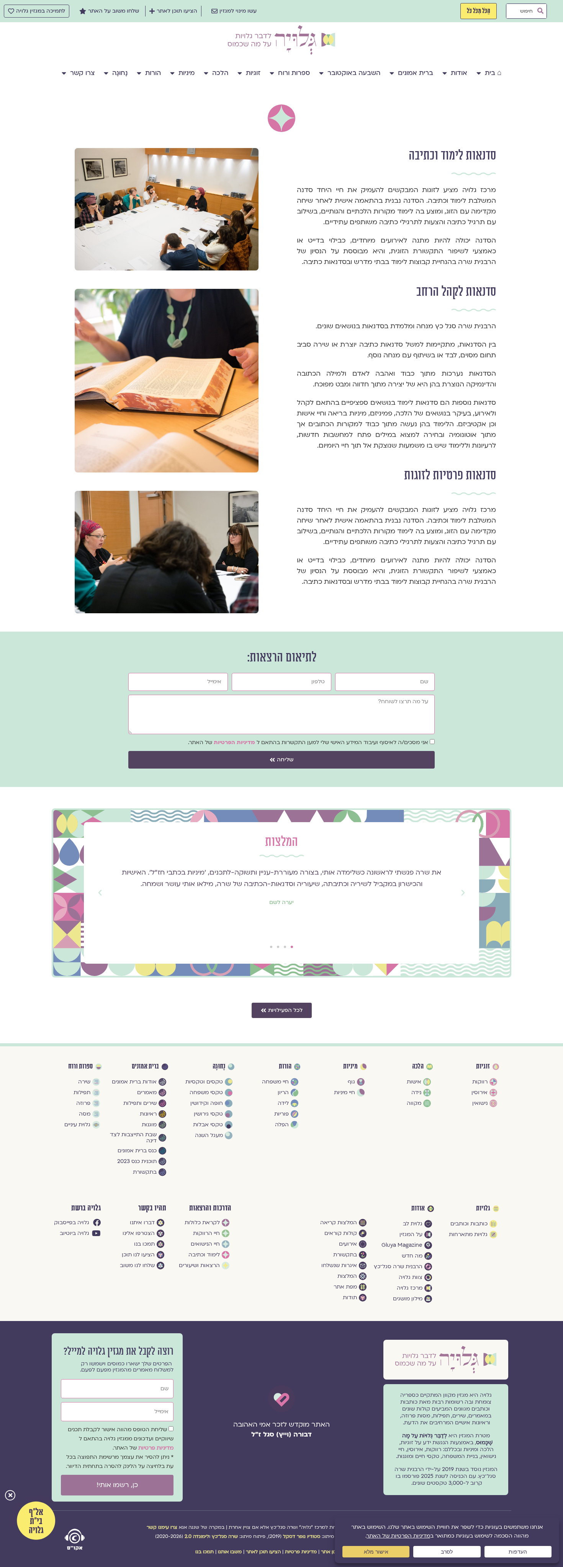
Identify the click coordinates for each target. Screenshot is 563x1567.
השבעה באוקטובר (353, 72)
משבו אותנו (230, 1552)
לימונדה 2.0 (197, 1536)
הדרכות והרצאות (210, 1208)
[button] (10, 1496)
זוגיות (253, 72)
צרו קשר (82, 72)
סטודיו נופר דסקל (301, 1536)
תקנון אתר (332, 1552)
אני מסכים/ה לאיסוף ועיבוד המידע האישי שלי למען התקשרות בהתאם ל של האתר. (308, 742)
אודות (459, 72)
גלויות (483, 1208)
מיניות (186, 72)
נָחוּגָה (120, 72)
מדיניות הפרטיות (235, 742)
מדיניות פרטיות (155, 1447)
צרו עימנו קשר (162, 1527)
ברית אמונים (415, 72)
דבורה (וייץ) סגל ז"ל (281, 1434)
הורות (153, 72)
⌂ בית (493, 72)
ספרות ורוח (294, 72)
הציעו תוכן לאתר (263, 1552)
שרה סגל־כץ (225, 1536)
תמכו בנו (204, 1552)
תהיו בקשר (152, 1208)
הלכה (220, 72)
